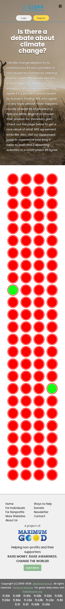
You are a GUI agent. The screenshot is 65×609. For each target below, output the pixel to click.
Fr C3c (50, 600)
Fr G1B (16, 595)
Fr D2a (6, 600)
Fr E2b (37, 595)
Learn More (32, 567)
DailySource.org (32, 591)
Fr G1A (6, 595)
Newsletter (41, 512)
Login (24, 18)
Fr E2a (48, 595)
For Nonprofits (15, 512)
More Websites (15, 516)
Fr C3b (39, 600)
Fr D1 (25, 604)
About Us (12, 520)
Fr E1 (17, 604)
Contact (39, 516)
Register (41, 18)
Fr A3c (46, 604)
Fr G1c (27, 595)
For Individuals (15, 508)
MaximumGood (42, 583)
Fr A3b (35, 604)
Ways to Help (43, 504)
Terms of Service (23, 587)
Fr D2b (58, 595)
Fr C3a (28, 600)
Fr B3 (60, 600)
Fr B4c (17, 600)
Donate (39, 508)
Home (10, 504)
